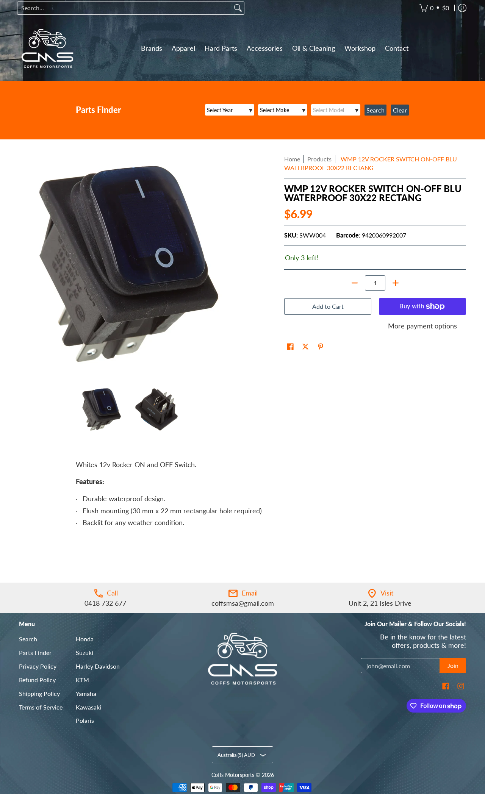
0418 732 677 (105, 603)
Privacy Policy (37, 666)
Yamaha (86, 693)
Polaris (85, 720)
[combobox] (124, 8)
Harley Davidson (98, 666)
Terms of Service (41, 707)
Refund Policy (37, 679)
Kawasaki (88, 707)
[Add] (395, 283)
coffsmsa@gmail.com (242, 603)
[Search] (238, 8)
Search (28, 638)
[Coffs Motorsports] (47, 48)
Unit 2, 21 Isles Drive (380, 603)
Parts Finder (35, 652)
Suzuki (84, 652)
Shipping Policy (39, 693)
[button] (290, 347)
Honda (85, 638)
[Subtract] (354, 283)
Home (292, 159)
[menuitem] (434, 8)
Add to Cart (328, 306)
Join (452, 665)
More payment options (422, 326)
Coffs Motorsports (232, 775)
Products (319, 159)
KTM (82, 679)
